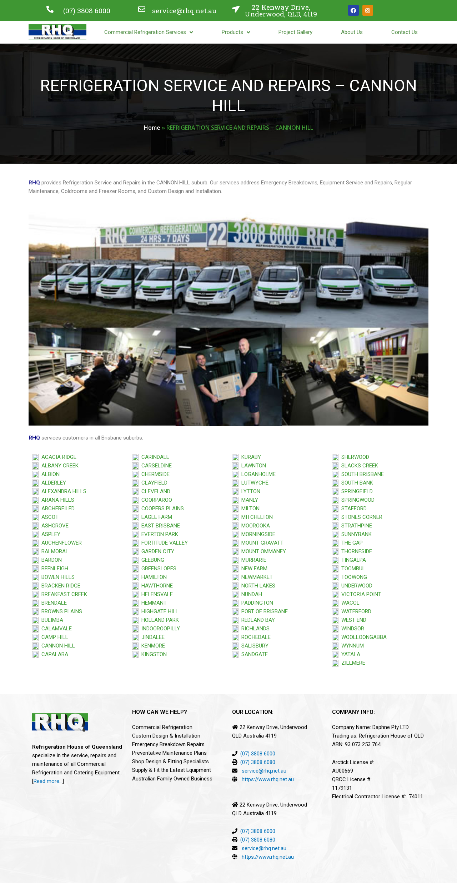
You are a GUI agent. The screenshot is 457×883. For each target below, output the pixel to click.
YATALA (349, 654)
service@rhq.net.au (184, 10)
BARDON (50, 560)
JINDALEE (152, 637)
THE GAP (350, 543)
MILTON (249, 508)
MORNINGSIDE (256, 534)
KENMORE (152, 646)
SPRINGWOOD (356, 500)
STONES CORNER (360, 517)
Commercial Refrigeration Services (145, 32)
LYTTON (249, 491)
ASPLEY (49, 534)
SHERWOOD (353, 457)
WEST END (352, 620)
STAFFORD (352, 508)
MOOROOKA (254, 525)
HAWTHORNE (156, 585)
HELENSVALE (156, 594)
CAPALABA (53, 654)
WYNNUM (351, 646)
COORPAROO (155, 500)
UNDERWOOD (355, 585)
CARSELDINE (155, 465)
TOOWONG (352, 577)
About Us (352, 32)
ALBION (49, 474)
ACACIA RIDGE (57, 457)
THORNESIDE (355, 551)
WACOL (349, 603)
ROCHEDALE (254, 637)
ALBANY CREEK (59, 465)
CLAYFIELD (153, 483)
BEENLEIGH (53, 568)
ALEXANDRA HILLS (62, 491)
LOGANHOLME (257, 474)
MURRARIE (252, 560)
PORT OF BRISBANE (263, 611)
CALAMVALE (56, 628)
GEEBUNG (151, 560)
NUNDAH (250, 594)
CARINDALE (154, 457)
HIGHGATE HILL (159, 611)
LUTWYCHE (253, 483)
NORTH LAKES (256, 585)
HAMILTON (153, 577)
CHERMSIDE (154, 474)
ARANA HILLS (56, 500)
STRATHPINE (355, 525)
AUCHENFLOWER (60, 543)
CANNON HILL (57, 646)
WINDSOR (351, 628)
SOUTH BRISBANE (361, 474)
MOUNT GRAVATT (260, 543)
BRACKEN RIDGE (59, 585)
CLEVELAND (154, 491)
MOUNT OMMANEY (262, 551)
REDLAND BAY (256, 620)
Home (152, 128)
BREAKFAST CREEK (63, 594)
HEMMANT (153, 603)
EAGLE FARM (155, 517)
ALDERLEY (52, 483)
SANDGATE (253, 654)
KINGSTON (153, 654)
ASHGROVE (54, 525)
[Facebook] (353, 10)
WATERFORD (354, 611)
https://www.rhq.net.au (268, 779)
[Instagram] (367, 10)
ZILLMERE (351, 663)
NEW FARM (252, 568)
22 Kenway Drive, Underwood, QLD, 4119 (281, 10)
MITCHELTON (255, 517)
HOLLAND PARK (159, 620)
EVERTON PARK (158, 534)
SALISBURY (253, 646)
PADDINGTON (255, 603)
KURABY (249, 457)
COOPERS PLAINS (161, 508)
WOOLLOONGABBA (362, 637)
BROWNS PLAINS (60, 611)
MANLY (248, 500)
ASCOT (49, 517)
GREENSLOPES (157, 568)
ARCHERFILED (57, 508)
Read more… (48, 781)
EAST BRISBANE (159, 525)
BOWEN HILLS (57, 577)
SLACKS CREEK (358, 465)
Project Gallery (295, 32)
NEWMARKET (255, 577)
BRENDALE (53, 603)
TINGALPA (352, 560)
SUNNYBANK (355, 534)
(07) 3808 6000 (86, 10)
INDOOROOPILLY (159, 628)
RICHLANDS (254, 628)
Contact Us (404, 32)
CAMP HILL (53, 637)
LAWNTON (252, 465)
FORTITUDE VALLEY (163, 543)
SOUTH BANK (355, 483)
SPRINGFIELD (355, 491)
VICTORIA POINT (359, 594)
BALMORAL (54, 551)
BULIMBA (51, 620)
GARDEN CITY (156, 551)
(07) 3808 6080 (257, 762)
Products (232, 32)
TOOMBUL (351, 568)
